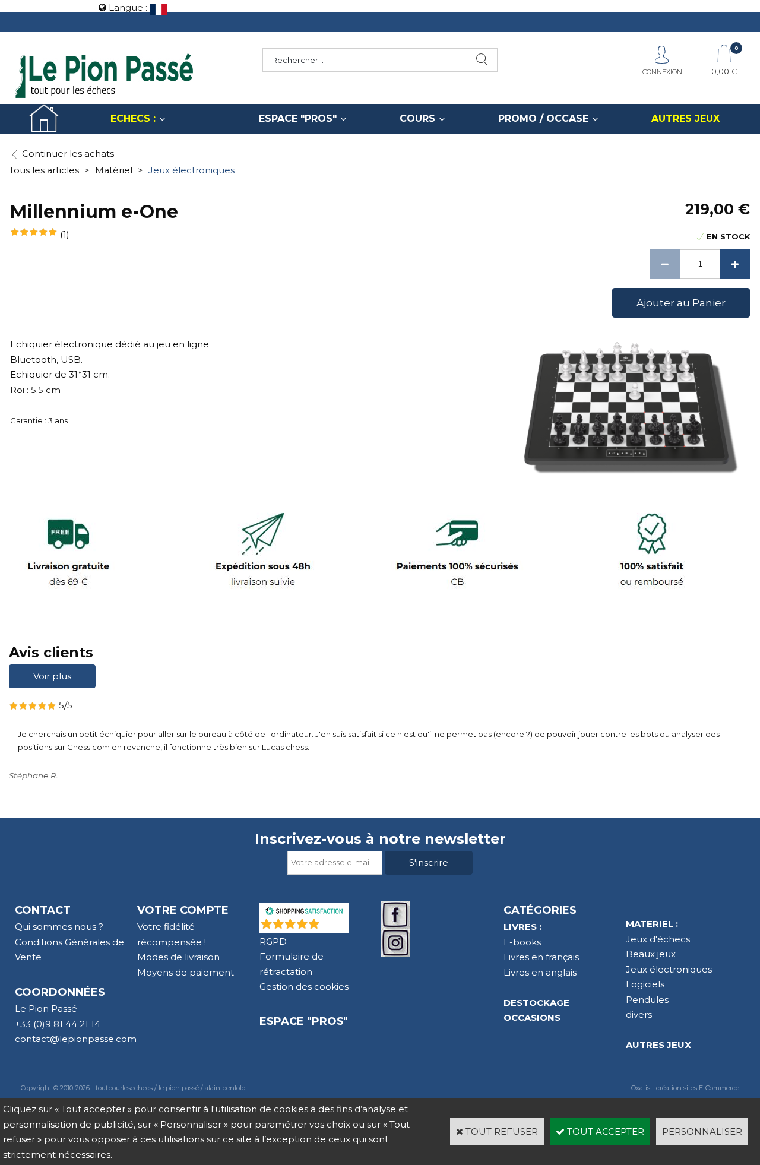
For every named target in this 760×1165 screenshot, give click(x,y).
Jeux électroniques (191, 170)
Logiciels (645, 984)
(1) (64, 234)
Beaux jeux (651, 954)
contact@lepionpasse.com (76, 1038)
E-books (522, 942)
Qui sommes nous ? (59, 926)
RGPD (273, 941)
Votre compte (183, 910)
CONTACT (43, 910)
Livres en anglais (540, 972)
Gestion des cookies (304, 986)
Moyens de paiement (185, 972)
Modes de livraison (178, 957)
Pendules (647, 999)
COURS (417, 118)
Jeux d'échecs (658, 939)
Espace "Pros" (303, 1021)
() (334, 926)
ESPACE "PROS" (298, 118)
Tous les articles (44, 170)
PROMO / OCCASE (543, 118)
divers (639, 1014)
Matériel (113, 170)
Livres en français (541, 957)
